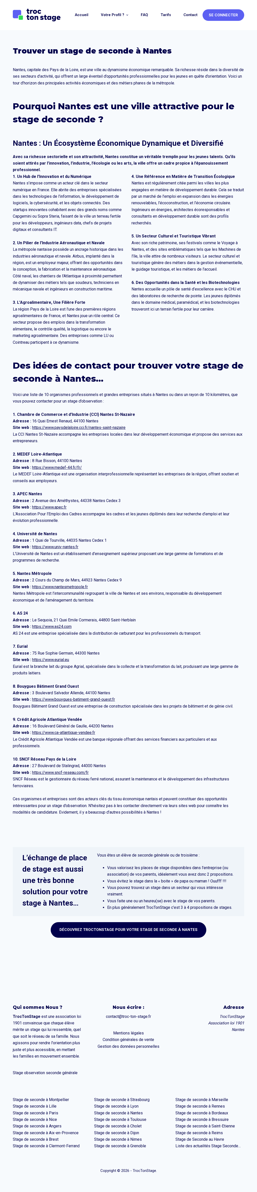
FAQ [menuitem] (144, 15)
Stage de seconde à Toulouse (120, 1119)
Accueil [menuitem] (81, 15)
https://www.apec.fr (49, 507)
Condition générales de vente (128, 1039)
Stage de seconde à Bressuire (202, 1119)
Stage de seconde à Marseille (201, 1099)
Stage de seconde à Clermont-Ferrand (46, 1146)
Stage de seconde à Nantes (118, 1113)
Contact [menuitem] (190, 15)
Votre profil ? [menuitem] (112, 15)
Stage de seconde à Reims (199, 1132)
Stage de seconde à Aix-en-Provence (46, 1132)
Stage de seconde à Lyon (116, 1106)
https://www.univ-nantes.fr (55, 546)
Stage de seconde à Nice (35, 1119)
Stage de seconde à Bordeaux (201, 1113)
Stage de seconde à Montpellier (41, 1099)
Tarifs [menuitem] (166, 15)
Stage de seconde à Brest (35, 1139)
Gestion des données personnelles (128, 1046)
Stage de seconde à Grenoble (120, 1146)
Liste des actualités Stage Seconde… (208, 1146)
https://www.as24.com (52, 626)
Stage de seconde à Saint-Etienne (205, 1126)
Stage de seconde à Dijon (116, 1132)
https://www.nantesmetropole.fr (60, 586)
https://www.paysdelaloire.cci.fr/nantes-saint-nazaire (78, 427)
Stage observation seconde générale (45, 1072)
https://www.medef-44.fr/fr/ (57, 467)
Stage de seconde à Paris (35, 1113)
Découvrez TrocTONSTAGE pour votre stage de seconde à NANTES (128, 929)
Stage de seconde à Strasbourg (122, 1099)
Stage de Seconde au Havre (199, 1139)
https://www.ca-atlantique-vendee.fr (63, 732)
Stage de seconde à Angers (37, 1126)
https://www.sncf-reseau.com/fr (60, 772)
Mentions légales (128, 1033)
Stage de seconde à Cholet (118, 1126)
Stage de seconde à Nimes (118, 1139)
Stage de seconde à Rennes (200, 1106)
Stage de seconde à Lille (34, 1106)
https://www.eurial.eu (50, 659)
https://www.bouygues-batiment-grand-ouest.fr (73, 699)
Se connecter (223, 15)
